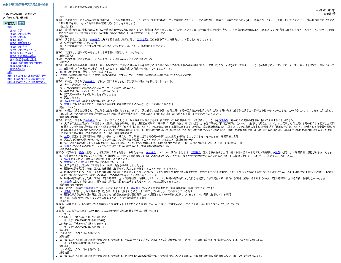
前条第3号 (70, 162)
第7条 (67, 159)
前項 (62, 71)
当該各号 (142, 39)
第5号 (84, 162)
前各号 (68, 104)
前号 (66, 136)
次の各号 (95, 39)
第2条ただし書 (72, 100)
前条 (81, 152)
